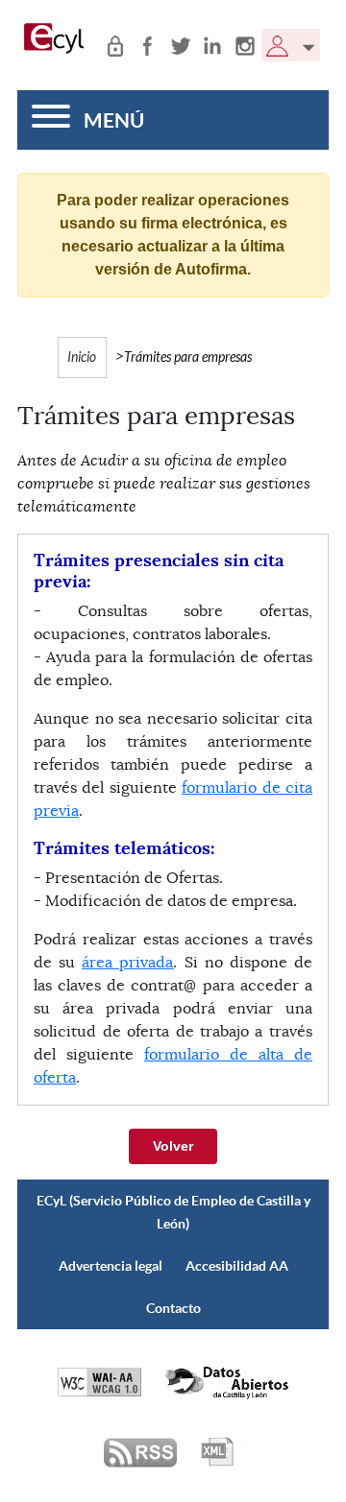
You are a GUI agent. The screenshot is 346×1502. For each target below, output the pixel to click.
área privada (127, 962)
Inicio (81, 357)
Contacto (173, 1308)
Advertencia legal (110, 1266)
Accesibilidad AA (236, 1266)
